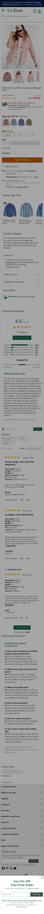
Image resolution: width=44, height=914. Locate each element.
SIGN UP (36, 894)
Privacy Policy (22, 906)
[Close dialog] (41, 877)
